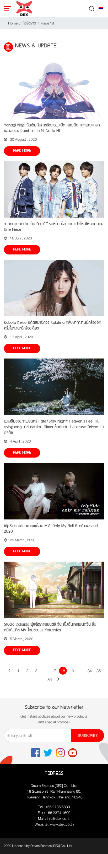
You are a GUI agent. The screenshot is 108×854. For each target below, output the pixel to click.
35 (98, 671)
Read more (22, 151)
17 (54, 671)
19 (72, 671)
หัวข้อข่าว (29, 23)
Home (13, 23)
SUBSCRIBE (88, 735)
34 (90, 671)
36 (49, 680)
